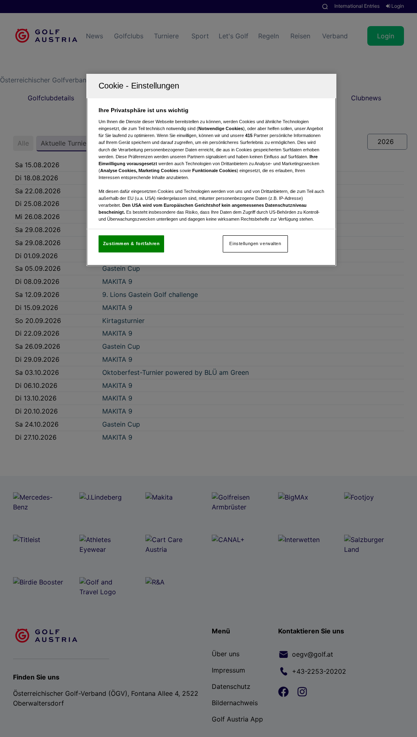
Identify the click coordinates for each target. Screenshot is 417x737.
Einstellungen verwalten (255, 243)
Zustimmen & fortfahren (131, 243)
